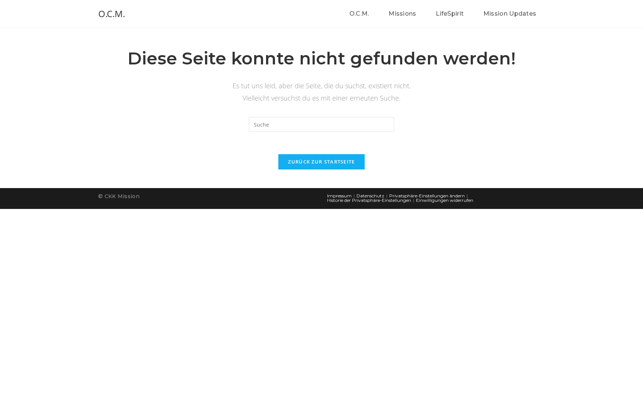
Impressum (339, 196)
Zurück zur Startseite (321, 161)
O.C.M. (111, 13)
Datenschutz (370, 196)
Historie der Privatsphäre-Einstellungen (369, 200)
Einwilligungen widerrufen (444, 200)
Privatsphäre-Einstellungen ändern (427, 196)
